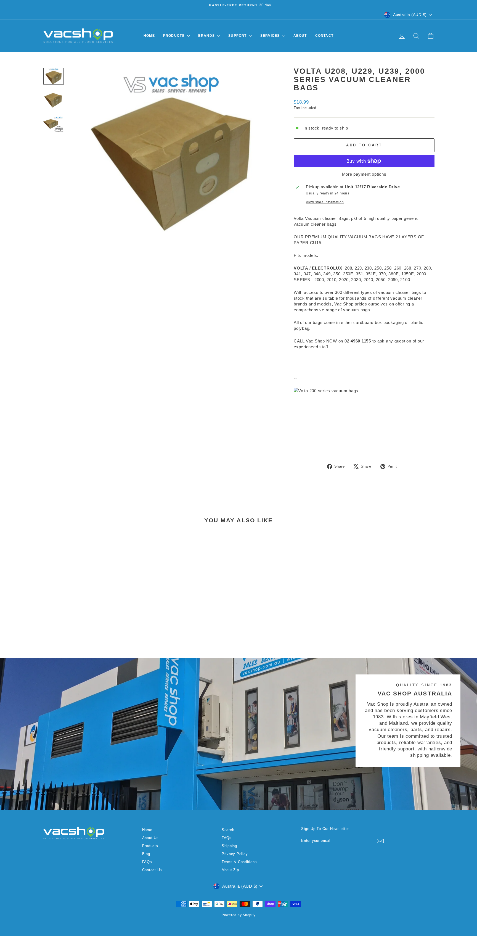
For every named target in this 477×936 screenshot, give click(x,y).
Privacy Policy (235, 854)
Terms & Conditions (239, 862)
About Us (150, 838)
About (300, 36)
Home (149, 36)
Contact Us (152, 870)
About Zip (230, 870)
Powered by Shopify (239, 915)
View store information (325, 202)
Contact (324, 36)
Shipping (229, 846)
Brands (207, 36)
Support (238, 36)
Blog (146, 854)
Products (174, 36)
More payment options (364, 174)
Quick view (89, 601)
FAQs (147, 862)
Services (270, 36)
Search (228, 830)
